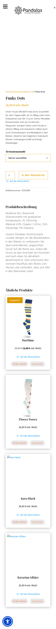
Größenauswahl (19, 91)
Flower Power (28, 419)
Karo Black (28, 498)
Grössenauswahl (15, 151)
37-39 (30, 91)
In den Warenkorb (33, 175)
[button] (17, 181)
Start (8, 91)
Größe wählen (19, 364)
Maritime (28, 340)
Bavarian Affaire (28, 577)
